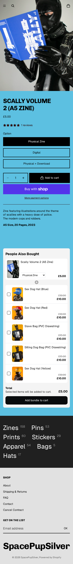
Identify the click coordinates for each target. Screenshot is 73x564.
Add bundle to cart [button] (36, 400)
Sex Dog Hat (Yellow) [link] (38, 368)
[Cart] (68, 6)
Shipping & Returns (15, 491)
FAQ (5, 497)
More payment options (37, 197)
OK (66, 528)
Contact (8, 504)
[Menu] (4, 5)
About (7, 485)
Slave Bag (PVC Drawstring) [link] (42, 326)
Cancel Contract (13, 510)
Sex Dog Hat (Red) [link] (36, 307)
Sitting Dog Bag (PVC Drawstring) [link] (45, 347)
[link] (13, 269)
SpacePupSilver (29, 557)
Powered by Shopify (50, 557)
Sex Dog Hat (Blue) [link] (36, 289)
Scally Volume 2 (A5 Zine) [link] (37, 262)
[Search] (13, 6)
